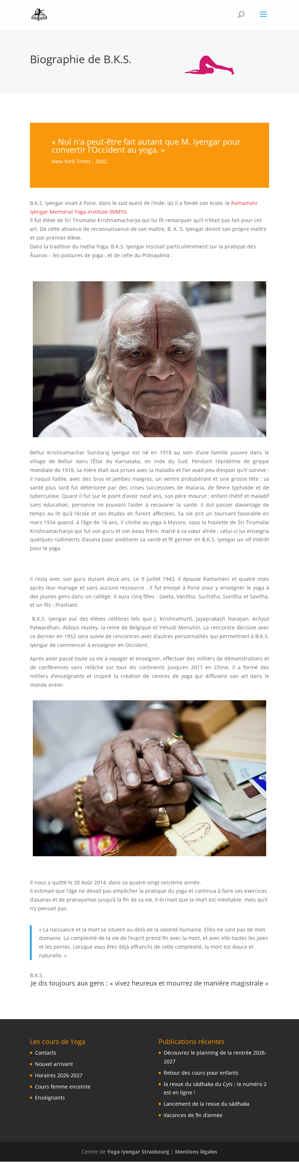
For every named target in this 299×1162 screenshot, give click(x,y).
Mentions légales (196, 1151)
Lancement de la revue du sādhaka (206, 1103)
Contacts (45, 1052)
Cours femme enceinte (62, 1086)
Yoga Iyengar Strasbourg (138, 1151)
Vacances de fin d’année (193, 1115)
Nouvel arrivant (54, 1063)
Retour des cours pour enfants (201, 1072)
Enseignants (50, 1097)
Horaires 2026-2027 (58, 1075)
